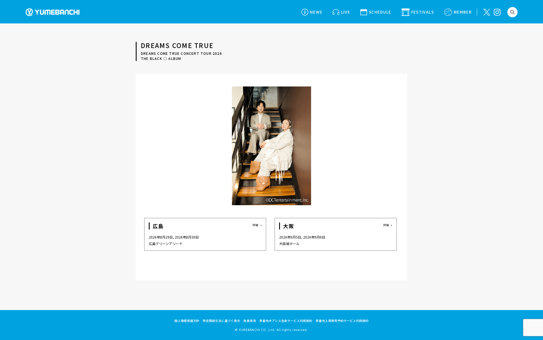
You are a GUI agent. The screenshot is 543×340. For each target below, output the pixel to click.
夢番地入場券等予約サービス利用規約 (342, 321)
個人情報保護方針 (186, 321)
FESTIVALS (422, 12)
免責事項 (250, 321)
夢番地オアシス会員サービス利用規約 (285, 321)
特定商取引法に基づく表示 (221, 321)
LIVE (345, 12)
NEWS (316, 12)
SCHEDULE (380, 12)
